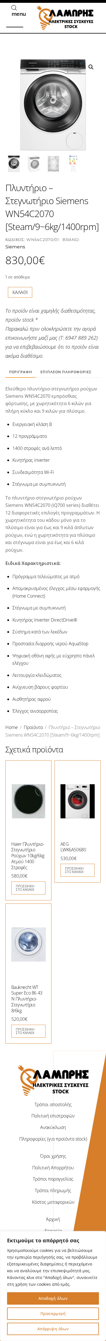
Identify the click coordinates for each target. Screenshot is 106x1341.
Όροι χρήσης (53, 1156)
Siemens (15, 246)
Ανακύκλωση (53, 1127)
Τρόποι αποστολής (53, 1104)
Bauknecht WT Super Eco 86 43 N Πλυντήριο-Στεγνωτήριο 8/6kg (26, 999)
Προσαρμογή (53, 1313)
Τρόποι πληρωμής (53, 1190)
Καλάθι (20, 292)
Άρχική (53, 1219)
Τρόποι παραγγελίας (53, 1179)
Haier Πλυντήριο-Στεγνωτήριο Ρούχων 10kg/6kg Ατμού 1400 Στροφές (27, 856)
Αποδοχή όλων (53, 1298)
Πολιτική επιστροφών (53, 1116)
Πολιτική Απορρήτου (53, 1168)
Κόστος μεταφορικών (53, 1202)
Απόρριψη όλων (53, 1328)
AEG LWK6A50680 (73, 847)
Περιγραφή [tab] (20, 371)
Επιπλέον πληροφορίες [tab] (65, 371)
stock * (30, 319)
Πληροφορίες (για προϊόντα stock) (53, 1139)
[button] (91, 67)
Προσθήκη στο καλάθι (25, 888)
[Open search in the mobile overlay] (14, 7)
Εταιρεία (53, 1231)
